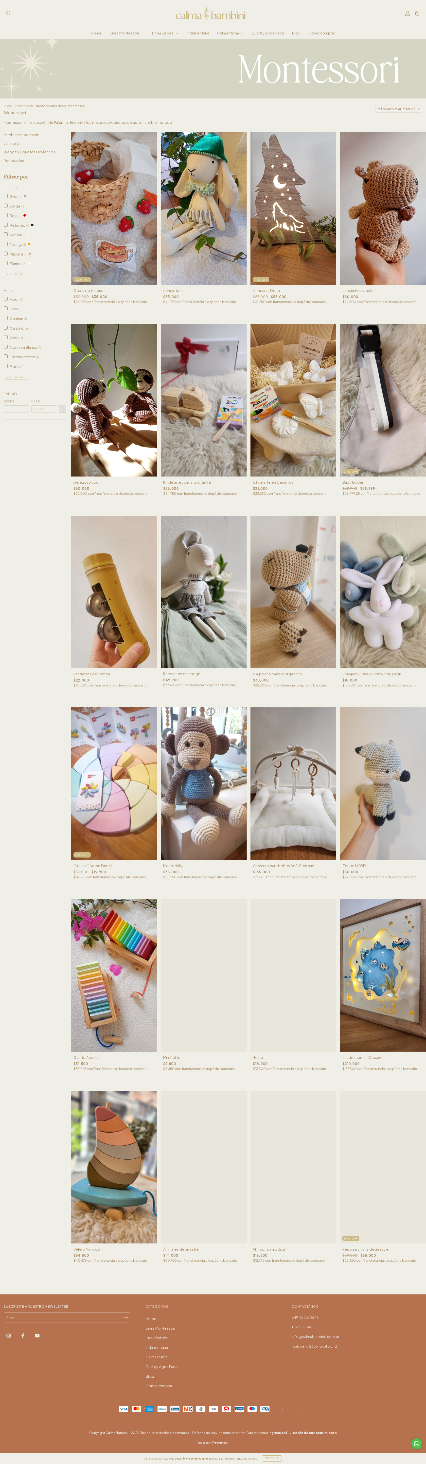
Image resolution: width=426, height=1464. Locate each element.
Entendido (272, 1458)
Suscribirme (252, 52)
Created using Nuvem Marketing (212, 68)
